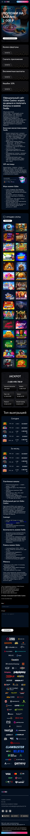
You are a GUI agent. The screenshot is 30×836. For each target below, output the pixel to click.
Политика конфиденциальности (13, 806)
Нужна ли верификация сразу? (11, 589)
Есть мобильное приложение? (11, 590)
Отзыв (3, 610)
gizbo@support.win (15, 521)
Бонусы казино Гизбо (9, 804)
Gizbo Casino (6, 799)
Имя (2, 603)
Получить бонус (10, 38)
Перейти (7, 52)
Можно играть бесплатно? (10, 592)
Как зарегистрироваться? (9, 587)
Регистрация (22, 1)
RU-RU (3, 802)
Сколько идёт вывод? (8, 591)
